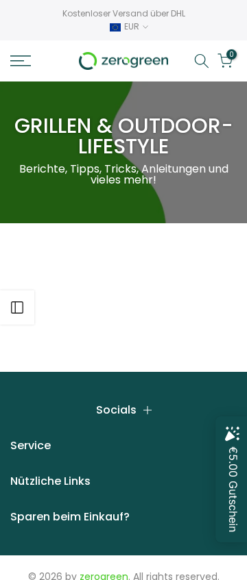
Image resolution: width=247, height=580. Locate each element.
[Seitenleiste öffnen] (17, 307)
